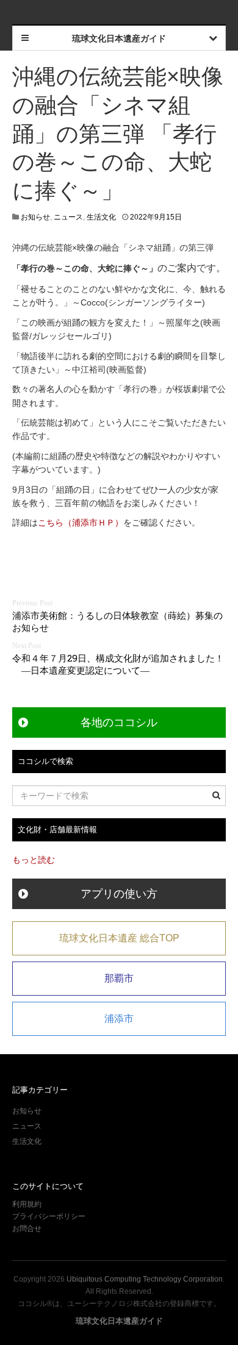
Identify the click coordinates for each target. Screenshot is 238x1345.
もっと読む (33, 860)
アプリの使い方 (119, 894)
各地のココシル (119, 722)
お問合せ (26, 1228)
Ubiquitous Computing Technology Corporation (145, 1279)
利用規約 (26, 1204)
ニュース (68, 217)
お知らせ (35, 217)
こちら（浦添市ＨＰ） (80, 522)
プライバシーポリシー (49, 1216)
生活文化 (101, 217)
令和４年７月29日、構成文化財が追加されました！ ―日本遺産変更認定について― (118, 664)
